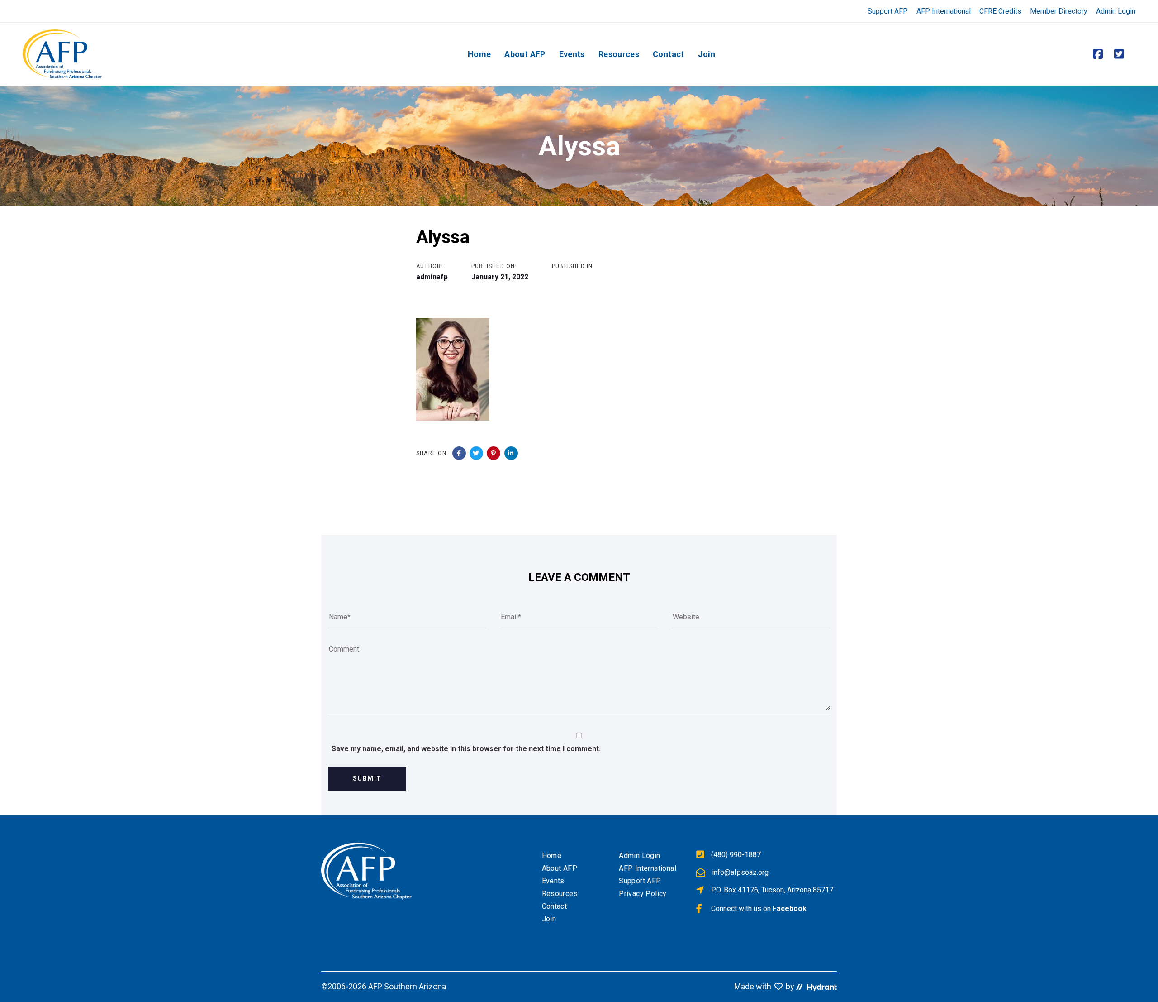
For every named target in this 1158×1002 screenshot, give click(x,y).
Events (553, 881)
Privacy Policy (643, 893)
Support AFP (888, 11)
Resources (560, 893)
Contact (554, 906)
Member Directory (1058, 11)
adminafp (432, 277)
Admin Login (1115, 11)
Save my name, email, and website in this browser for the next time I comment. (466, 748)
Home (552, 855)
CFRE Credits (1000, 11)
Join (549, 919)
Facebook (790, 908)
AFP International (943, 11)
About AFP (560, 868)
